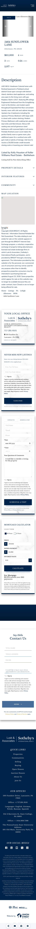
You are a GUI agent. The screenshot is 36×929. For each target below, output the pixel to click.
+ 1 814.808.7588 (21, 821)
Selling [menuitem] (18, 762)
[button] (6, 26)
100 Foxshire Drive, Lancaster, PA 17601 (18, 797)
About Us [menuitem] (18, 777)
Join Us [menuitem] (18, 781)
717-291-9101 (10, 330)
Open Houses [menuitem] (18, 769)
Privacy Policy (24, 495)
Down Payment (10, 548)
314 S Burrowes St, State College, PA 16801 (18, 815)
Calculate (18, 568)
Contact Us (7, 340)
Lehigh (22, 291)
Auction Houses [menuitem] (18, 773)
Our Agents (13, 340)
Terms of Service (17, 510)
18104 (15, 293)
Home (3, 291)
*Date (6, 440)
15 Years (18, 533)
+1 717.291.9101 (21, 802)
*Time (6, 448)
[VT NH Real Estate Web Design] (18, 916)
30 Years (9, 533)
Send (16, 704)
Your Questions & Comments (14, 455)
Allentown (7, 293)
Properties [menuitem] (18, 754)
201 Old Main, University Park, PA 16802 (18, 831)
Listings (11, 291)
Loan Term (9, 529)
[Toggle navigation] (32, 6)
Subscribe (18, 401)
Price (6, 540)
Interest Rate (10, 556)
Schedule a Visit (25, 420)
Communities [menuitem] (18, 758)
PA (17, 291)
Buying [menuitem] (18, 765)
